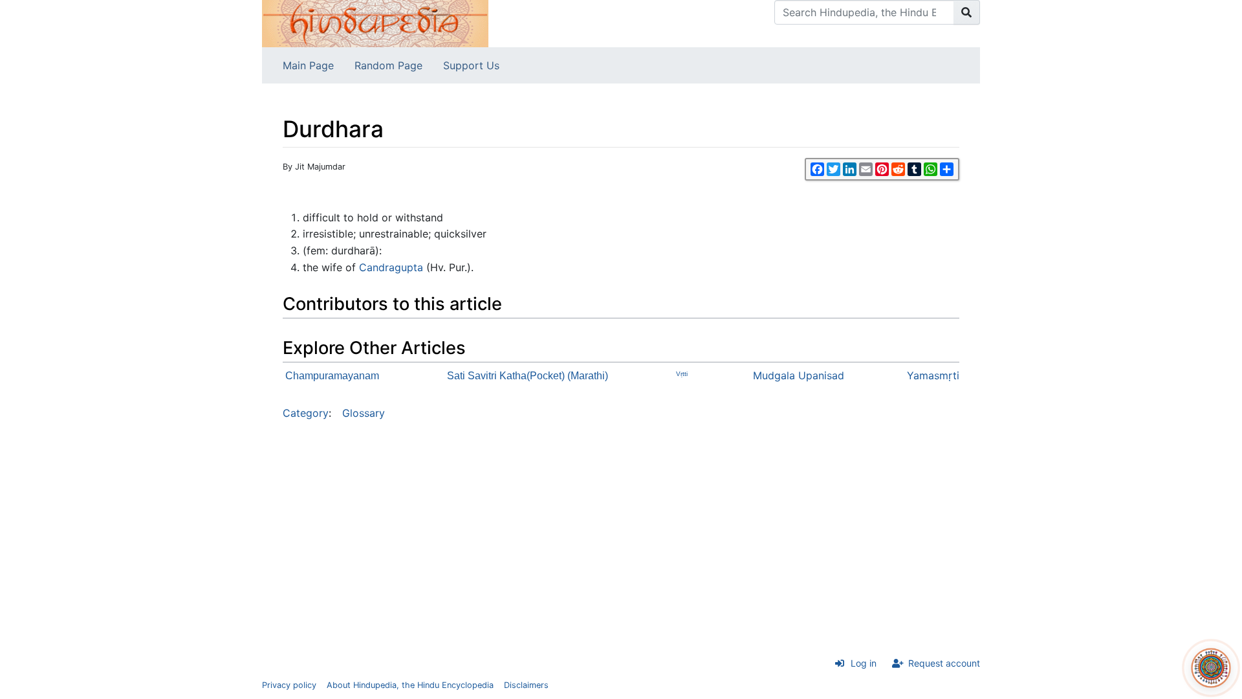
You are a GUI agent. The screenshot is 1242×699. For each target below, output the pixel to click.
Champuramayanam (332, 375)
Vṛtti (682, 373)
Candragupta (391, 267)
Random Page (388, 65)
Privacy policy (289, 685)
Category (306, 412)
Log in (864, 663)
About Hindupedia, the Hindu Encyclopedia (410, 685)
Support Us (471, 65)
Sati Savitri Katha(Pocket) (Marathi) (527, 375)
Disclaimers (526, 685)
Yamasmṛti (933, 375)
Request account (944, 663)
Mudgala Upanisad (798, 375)
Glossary (363, 412)
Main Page (308, 65)
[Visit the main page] (375, 22)
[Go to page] (966, 12)
